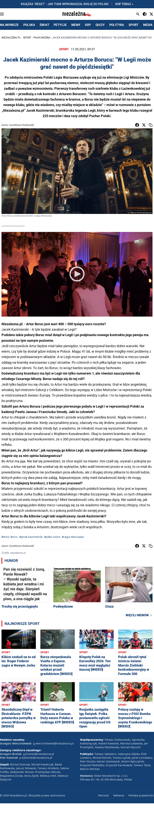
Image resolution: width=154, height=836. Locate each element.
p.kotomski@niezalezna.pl (36, 757)
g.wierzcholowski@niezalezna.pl (53, 743)
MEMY (76, 25)
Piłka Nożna (41, 37)
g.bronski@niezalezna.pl (38, 754)
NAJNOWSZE (9, 25)
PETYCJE (60, 25)
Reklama (118, 795)
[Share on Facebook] (137, 125)
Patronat (103, 795)
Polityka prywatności (141, 795)
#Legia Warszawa (73, 537)
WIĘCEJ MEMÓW (137, 615)
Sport (27, 37)
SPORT (134, 25)
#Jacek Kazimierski (31, 537)
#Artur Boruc (10, 537)
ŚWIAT (44, 25)
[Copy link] (150, 125)
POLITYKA (116, 25)
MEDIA (148, 25)
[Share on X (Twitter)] (144, 125)
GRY (88, 25)
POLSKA (29, 25)
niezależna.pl (11, 37)
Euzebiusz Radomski (21, 124)
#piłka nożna (52, 537)
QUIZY (100, 25)
